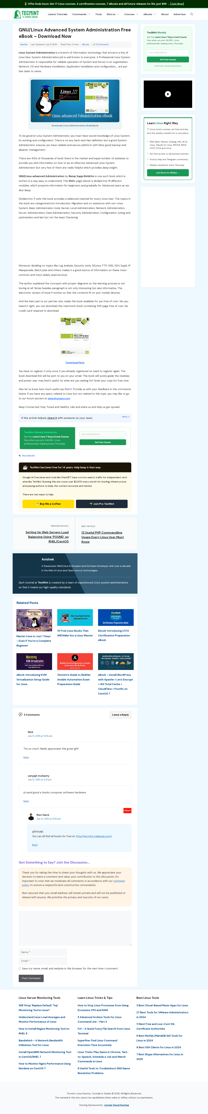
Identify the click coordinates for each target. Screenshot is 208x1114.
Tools (98, 14)
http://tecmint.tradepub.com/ (94, 836)
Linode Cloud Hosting (116, 1105)
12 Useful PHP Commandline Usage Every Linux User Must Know (102, 537)
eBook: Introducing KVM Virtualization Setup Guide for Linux (32, 679)
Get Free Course (103, 442)
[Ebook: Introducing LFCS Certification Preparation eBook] (116, 623)
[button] (191, 14)
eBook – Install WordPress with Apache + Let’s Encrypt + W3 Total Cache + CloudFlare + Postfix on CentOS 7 (115, 684)
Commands (79, 14)
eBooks (147, 14)
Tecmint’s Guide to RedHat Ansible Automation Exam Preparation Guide (74, 679)
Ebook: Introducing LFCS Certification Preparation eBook (114, 635)
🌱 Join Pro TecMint (101, 504)
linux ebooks (28, 455)
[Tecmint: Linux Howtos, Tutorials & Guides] (26, 14)
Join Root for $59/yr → (168, 172)
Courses (129, 14)
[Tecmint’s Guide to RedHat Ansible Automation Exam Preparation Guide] (75, 667)
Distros (111, 14)
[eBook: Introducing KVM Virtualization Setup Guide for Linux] (34, 667)
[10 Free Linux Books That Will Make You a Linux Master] (75, 623)
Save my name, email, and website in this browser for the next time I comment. (70, 968)
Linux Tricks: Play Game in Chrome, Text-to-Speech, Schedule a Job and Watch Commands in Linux (103, 1056)
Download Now (75, 362)
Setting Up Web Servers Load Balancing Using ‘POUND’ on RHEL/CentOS (47, 536)
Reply (26, 757)
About (165, 14)
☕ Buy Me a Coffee (48, 504)
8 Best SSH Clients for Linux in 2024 (158, 1047)
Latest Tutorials (57, 14)
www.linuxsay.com (59, 398)
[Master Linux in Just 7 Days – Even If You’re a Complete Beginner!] (34, 629)
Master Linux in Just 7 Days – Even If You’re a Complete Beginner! (33, 641)
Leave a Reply (120, 714)
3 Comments (102, 44)
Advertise (180, 14)
